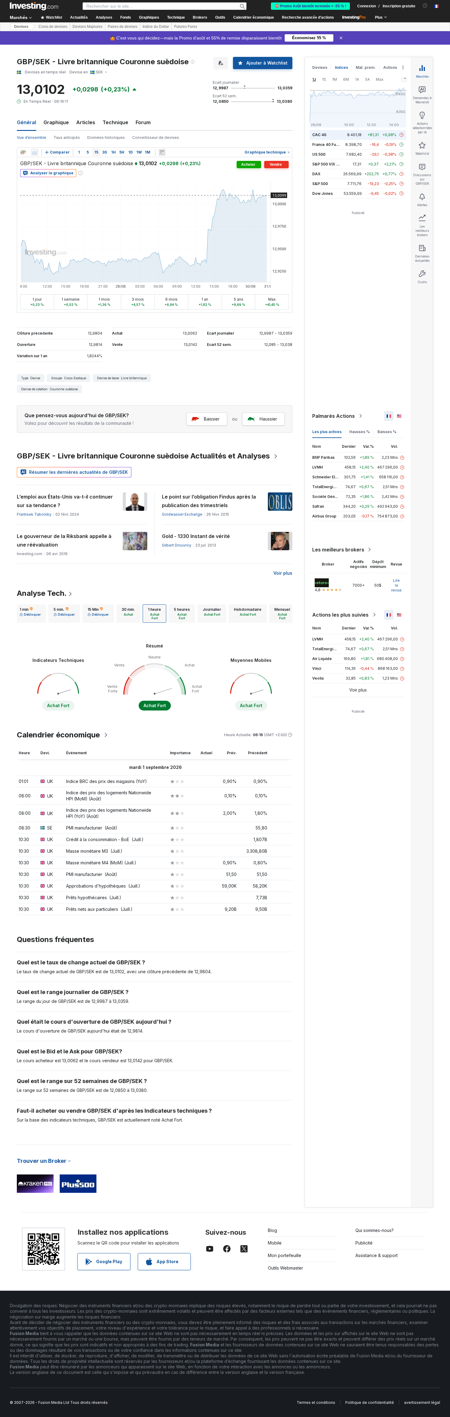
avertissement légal (422, 1402)
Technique (115, 122)
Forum (143, 122)
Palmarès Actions (333, 416)
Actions (390, 67)
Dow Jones (322, 193)
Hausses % (359, 431)
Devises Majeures (88, 26)
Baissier (211, 418)
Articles (85, 122)
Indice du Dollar (156, 26)
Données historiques (106, 137)
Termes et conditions (316, 1402)
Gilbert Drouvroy (176, 545)
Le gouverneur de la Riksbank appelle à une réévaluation (64, 540)
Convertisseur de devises (155, 137)
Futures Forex (185, 26)
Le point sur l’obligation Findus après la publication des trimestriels (209, 501)
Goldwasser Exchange (182, 514)
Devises (21, 26)
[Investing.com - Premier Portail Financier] (34, 6)
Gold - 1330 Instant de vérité (196, 536)
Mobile (275, 1242)
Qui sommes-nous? (374, 1230)
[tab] (30, 613)
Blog (272, 1230)
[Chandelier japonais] (23, 152)
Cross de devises (53, 26)
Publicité (364, 1242)
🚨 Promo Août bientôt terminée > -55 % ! (310, 6)
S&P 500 (320, 183)
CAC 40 (319, 134)
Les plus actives (327, 431)
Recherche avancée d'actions (308, 17)
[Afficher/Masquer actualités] (162, 152)
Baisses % (386, 431)
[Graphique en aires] (34, 152)
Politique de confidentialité (369, 1402)
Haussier (268, 418)
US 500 (318, 154)
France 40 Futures (328, 144)
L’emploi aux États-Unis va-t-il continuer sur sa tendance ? (65, 501)
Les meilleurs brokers (338, 550)
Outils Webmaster (285, 1267)
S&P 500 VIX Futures (331, 164)
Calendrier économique (253, 17)
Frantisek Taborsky (34, 514)
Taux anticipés (67, 137)
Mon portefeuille (284, 1255)
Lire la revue (396, 585)
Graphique (56, 122)
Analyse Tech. (42, 593)
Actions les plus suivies (340, 615)
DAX (316, 174)
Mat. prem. (366, 67)
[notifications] (425, 6)
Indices (341, 67)
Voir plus (282, 573)
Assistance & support (376, 1255)
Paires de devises (122, 26)
